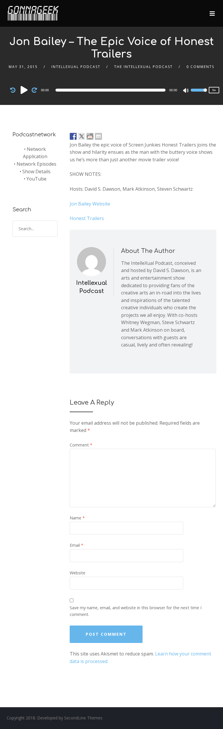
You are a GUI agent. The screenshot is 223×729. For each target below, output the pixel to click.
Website (77, 573)
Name (77, 518)
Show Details (36, 171)
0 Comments (200, 66)
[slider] (199, 94)
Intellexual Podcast (75, 66)
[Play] (24, 90)
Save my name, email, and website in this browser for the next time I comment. (136, 611)
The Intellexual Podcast (143, 66)
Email (76, 545)
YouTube (36, 179)
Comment (81, 445)
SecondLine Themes (83, 718)
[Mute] (186, 91)
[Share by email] (98, 136)
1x (214, 90)
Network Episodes (36, 164)
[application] (111, 90)
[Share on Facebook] (73, 136)
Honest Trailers (87, 218)
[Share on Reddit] (90, 136)
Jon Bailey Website (90, 204)
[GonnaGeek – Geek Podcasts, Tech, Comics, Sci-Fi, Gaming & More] (34, 11)
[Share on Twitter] (81, 136)
